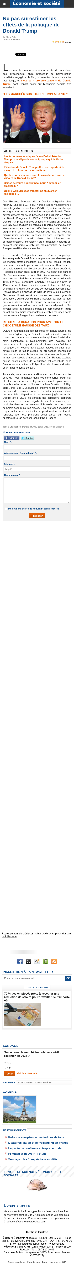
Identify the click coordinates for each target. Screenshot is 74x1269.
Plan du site (33, 1262)
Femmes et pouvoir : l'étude (27, 1153)
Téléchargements (14, 1130)
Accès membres (16, 1262)
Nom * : (8, 442)
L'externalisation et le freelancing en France (38, 1142)
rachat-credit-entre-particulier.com (53, 933)
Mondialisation (56, 426)
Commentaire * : (12, 475)
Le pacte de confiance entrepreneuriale (34, 1148)
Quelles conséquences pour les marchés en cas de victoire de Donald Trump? (34, 176)
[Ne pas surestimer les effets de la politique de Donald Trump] (37, 99)
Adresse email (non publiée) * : (20, 453)
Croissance (15, 426)
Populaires (25, 1082)
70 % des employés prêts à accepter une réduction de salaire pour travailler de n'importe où (37, 997)
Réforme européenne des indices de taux (36, 1137)
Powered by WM (57, 1262)
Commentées (43, 1082)
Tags (44, 1262)
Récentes (9, 1082)
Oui (8, 1063)
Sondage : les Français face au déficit (34, 1159)
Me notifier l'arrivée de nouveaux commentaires (33, 508)
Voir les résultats (27, 1073)
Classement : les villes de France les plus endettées (19, 1119)
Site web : (9, 464)
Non (9, 1067)
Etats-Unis (43, 426)
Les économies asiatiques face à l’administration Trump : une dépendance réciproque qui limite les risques (33, 159)
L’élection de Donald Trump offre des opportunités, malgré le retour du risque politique (34, 168)
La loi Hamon (9, 936)
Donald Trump (29, 426)
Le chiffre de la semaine (37, 987)
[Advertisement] (35, 564)
